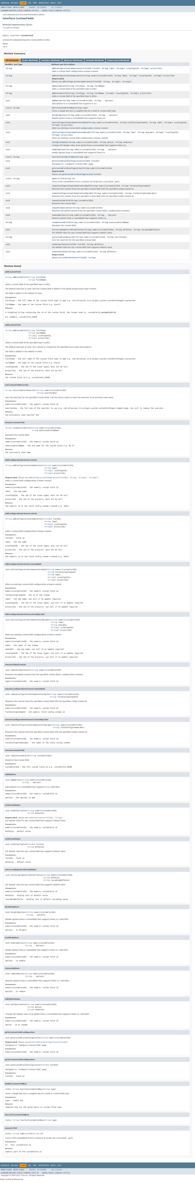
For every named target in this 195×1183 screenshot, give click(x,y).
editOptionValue (60, 142)
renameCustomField (61, 222)
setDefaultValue (60, 244)
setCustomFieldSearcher (63, 237)
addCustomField (59, 86)
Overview (5, 3)
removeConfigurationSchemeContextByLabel (72, 193)
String (9, 68)
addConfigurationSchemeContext (67, 68)
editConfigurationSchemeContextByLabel (71, 132)
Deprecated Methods (118, 60)
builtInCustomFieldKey (63, 108)
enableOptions (59, 149)
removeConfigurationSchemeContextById (71, 186)
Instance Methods (51, 60)
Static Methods (30, 60)
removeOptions (59, 215)
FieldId (87, 68)
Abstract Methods (73, 60)
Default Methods (95, 60)
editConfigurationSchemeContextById (70, 122)
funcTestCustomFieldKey (63, 157)
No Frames (42, 7)
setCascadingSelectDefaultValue (68, 230)
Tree (35, 3)
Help (59, 3)
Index (53, 3)
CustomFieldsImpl (11, 28)
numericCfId (58, 178)
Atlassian (24, 1175)
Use (29, 3)
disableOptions (59, 115)
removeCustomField (61, 200)
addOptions (57, 100)
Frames (32, 7)
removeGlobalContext (62, 208)
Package (14, 3)
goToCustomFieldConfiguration (67, 161)
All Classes (56, 7)
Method (35, 11)
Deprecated (43, 3)
